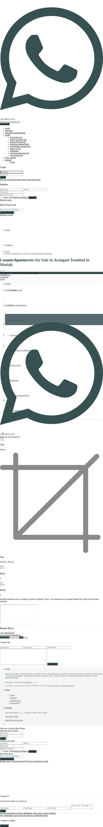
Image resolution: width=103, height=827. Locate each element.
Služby (8, 135)
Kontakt (8, 160)
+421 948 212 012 (7, 119)
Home (7, 251)
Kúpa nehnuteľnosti (18, 142)
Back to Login (5, 200)
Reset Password (7, 212)
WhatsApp (29, 273)
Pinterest (21, 273)
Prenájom (9, 131)
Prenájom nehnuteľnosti (19, 144)
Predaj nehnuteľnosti (18, 140)
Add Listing (5, 124)
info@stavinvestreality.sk (10, 122)
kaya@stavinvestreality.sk (10, 635)
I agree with (15, 197)
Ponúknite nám (16, 137)
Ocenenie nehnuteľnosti (19, 153)
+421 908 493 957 (7, 633)
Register (32, 198)
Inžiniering (14, 151)
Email (36, 273)
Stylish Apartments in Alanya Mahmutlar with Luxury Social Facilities (28, 813)
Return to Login (6, 215)
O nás (12, 162)
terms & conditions (20, 197)
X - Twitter (12, 273)
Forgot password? (19, 761)
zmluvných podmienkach (68, 685)
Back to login (31, 761)
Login (3, 177)
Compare (4, 826)
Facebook (4, 273)
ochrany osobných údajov (54, 685)
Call (9, 637)
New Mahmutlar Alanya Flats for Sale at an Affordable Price (24, 815)
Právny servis (15, 149)
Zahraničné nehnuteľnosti (15, 133)
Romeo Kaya (7, 628)
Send (3, 811)
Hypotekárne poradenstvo (20, 146)
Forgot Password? (33, 180)
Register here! (5, 761)
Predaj (7, 128)
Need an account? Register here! (13, 180)
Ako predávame (16, 155)
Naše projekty (10, 158)
